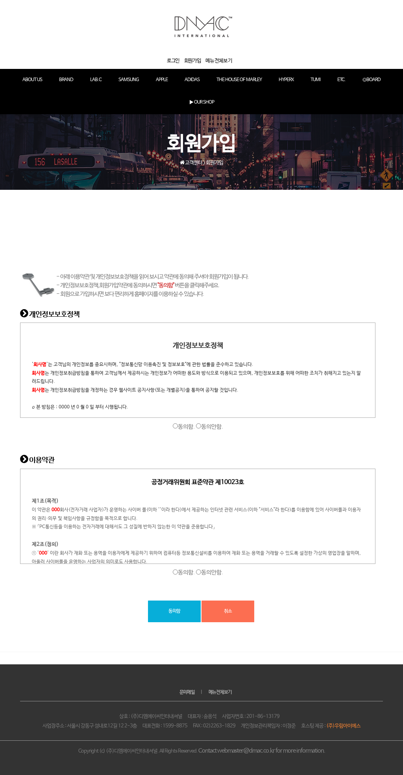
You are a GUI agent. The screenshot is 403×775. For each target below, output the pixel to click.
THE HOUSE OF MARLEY (239, 80)
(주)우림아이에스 (343, 726)
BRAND (66, 80)
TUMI (315, 80)
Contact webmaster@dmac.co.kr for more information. (261, 751)
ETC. (341, 80)
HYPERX (286, 80)
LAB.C (96, 80)
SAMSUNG (128, 80)
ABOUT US (32, 80)
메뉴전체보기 (220, 692)
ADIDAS (192, 80)
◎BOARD (371, 80)
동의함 (174, 611)
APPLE (162, 80)
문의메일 (187, 692)
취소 (228, 611)
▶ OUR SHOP (201, 102)
